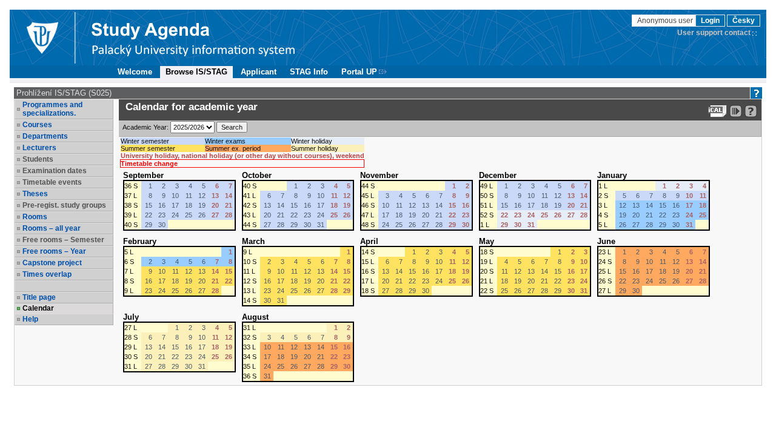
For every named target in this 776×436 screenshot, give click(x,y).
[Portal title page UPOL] (193, 37)
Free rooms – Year (54, 251)
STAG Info (309, 71)
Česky (743, 20)
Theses (35, 194)
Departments (45, 136)
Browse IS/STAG (196, 71)
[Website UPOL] (42, 37)
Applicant (258, 71)
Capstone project (52, 263)
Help (30, 319)
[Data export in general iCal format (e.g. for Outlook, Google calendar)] (717, 111)
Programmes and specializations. (52, 109)
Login (710, 20)
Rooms (34, 217)
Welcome (135, 71)
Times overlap (47, 274)
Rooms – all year (51, 228)
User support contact (714, 32)
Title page (39, 297)
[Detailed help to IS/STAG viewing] (750, 111)
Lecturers (39, 148)
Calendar (38, 308)
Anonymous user (666, 20)
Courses (37, 125)
